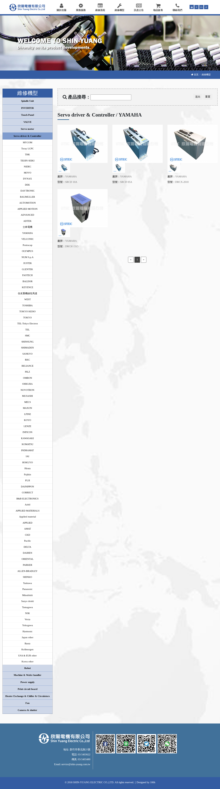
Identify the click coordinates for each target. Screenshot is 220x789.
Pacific (27, 541)
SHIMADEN (27, 347)
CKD (27, 535)
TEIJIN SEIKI (27, 160)
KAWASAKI (27, 438)
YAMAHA (27, 233)
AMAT (27, 528)
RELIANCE (27, 366)
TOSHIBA (27, 305)
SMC (27, 335)
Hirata (27, 468)
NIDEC (27, 166)
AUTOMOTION (27, 203)
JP (206, 7)
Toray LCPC (27, 148)
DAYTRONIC (27, 190)
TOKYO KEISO (27, 311)
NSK (27, 613)
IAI (27, 456)
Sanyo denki (27, 601)
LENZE (27, 426)
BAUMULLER (27, 197)
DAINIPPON (27, 486)
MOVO (27, 172)
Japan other (27, 637)
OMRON (27, 378)
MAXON (27, 408)
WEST (27, 299)
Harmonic (28, 631)
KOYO (27, 420)
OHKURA (27, 384)
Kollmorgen (27, 649)
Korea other (27, 661)
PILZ (27, 372)
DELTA (27, 547)
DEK (27, 184)
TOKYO (27, 317)
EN (201, 7)
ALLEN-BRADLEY (27, 571)
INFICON (27, 432)
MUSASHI (27, 396)
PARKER (27, 565)
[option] (82, 144)
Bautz (27, 643)
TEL (27, 329)
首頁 (195, 74)
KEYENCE (27, 287)
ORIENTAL (27, 559)
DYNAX (27, 178)
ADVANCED (27, 215)
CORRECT (27, 492)
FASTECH (27, 275)
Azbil (27, 504)
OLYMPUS (27, 251)
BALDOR (28, 281)
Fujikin (27, 474)
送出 (197, 96)
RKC (27, 359)
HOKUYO (27, 462)
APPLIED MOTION (27, 209)
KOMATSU (27, 444)
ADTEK (27, 221)
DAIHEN (27, 553)
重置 (207, 96)
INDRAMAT (27, 450)
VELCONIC (27, 239)
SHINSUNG (27, 341)
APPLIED (27, 522)
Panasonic (27, 589)
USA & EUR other (27, 655)
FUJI (27, 480)
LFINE (27, 414)
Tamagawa (27, 607)
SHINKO (27, 577)
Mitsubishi (27, 595)
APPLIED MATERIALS (27, 510)
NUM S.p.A (27, 257)
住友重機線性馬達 (27, 293)
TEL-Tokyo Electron (27, 323)
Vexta (27, 619)
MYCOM (27, 142)
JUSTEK (27, 263)
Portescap (27, 245)
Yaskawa (27, 583)
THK (27, 154)
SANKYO (27, 353)
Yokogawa (27, 625)
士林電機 (27, 227)
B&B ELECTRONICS (27, 498)
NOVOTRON (27, 390)
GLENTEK (27, 269)
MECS (27, 402)
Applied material (27, 516)
